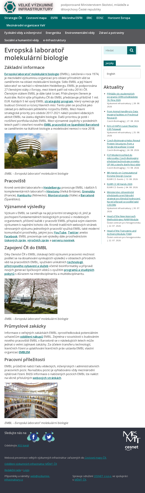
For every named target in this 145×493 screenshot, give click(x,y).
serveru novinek (63, 240)
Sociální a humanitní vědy (21, 40)
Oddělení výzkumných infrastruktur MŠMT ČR (30, 464)
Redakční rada (12, 470)
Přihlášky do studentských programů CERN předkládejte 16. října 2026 (122, 97)
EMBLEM (24, 352)
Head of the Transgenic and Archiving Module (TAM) (121, 232)
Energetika (53, 33)
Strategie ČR (13, 18)
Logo (26, 470)
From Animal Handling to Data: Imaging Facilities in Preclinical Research (122, 114)
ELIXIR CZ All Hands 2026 (119, 184)
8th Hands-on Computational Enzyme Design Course (122, 174)
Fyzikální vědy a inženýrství (23, 33)
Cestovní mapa (36, 18)
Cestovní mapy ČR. (95, 457)
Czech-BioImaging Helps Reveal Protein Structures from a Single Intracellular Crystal (123, 143)
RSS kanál (23, 445)
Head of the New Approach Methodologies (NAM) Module (122, 218)
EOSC (100, 18)
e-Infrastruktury (54, 40)
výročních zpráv (38, 240)
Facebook (11, 236)
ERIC (89, 18)
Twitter (73, 232)
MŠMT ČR (80, 479)
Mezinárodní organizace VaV (26, 25)
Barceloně (87, 195)
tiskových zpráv (15, 240)
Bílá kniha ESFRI (72, 18)
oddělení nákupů (31, 337)
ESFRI (54, 18)
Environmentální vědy (80, 33)
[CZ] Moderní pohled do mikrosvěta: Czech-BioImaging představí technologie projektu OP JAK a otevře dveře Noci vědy (123, 159)
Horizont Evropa (119, 18)
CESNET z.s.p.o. (103, 476)
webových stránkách (47, 378)
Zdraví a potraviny (111, 33)
